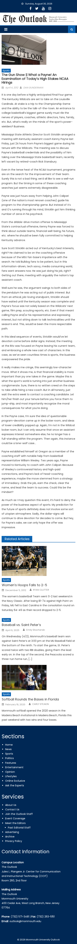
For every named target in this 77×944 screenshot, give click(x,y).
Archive (10, 836)
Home (9, 745)
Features (10, 763)
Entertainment (14, 767)
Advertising (12, 832)
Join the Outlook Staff (19, 814)
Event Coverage (15, 818)
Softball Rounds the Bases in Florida (30, 699)
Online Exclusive (15, 781)
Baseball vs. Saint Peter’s (21, 625)
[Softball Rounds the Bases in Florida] (38, 677)
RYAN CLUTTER (41, 590)
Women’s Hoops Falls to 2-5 (24, 585)
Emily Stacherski (35, 630)
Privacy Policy (13, 841)
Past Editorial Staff (19, 827)
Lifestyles (11, 776)
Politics (9, 758)
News (8, 749)
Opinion (10, 772)
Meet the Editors (15, 823)
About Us (10, 805)
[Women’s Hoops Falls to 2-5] (38, 561)
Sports (6, 70)
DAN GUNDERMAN (33, 87)
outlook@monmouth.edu (25, 921)
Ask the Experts (14, 785)
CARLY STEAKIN (40, 704)
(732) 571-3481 (20, 916)
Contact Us (12, 809)
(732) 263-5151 (46, 916)
